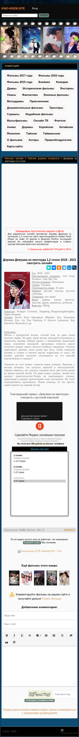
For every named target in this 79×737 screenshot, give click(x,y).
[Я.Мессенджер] (48, 267)
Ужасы (11, 94)
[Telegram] (64, 267)
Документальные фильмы (25, 107)
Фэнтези (60, 120)
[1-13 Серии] (39, 461)
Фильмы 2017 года (19, 75)
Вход (35, 8)
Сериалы (13, 114)
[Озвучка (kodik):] (39, 458)
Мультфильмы (17, 120)
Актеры (33, 139)
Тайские (31, 133)
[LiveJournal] (74, 267)
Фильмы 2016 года (51, 75)
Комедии (62, 82)
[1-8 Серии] (39, 472)
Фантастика (30, 94)
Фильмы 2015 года (19, 82)
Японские (13, 133)
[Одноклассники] (59, 267)
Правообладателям (58, 139)
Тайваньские (51, 133)
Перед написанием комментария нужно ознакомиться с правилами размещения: (39, 711)
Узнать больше (51, 598)
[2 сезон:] (39, 467)
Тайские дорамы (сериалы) (43, 158)
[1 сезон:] (39, 455)
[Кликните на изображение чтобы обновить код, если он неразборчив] (40, 694)
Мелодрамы (15, 101)
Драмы (12, 88)
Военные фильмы (56, 94)
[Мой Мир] (69, 267)
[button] (6, 635)
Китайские (66, 127)
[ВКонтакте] (54, 267)
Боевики (44, 82)
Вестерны (67, 88)
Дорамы (27, 127)
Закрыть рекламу (39, 448)
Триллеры (56, 107)
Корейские (46, 127)
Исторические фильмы (38, 88)
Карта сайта (15, 146)
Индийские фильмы (39, 114)
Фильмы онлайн (14, 158)
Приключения (39, 101)
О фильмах (14, 139)
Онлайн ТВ (40, 120)
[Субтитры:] (39, 478)
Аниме (11, 127)
